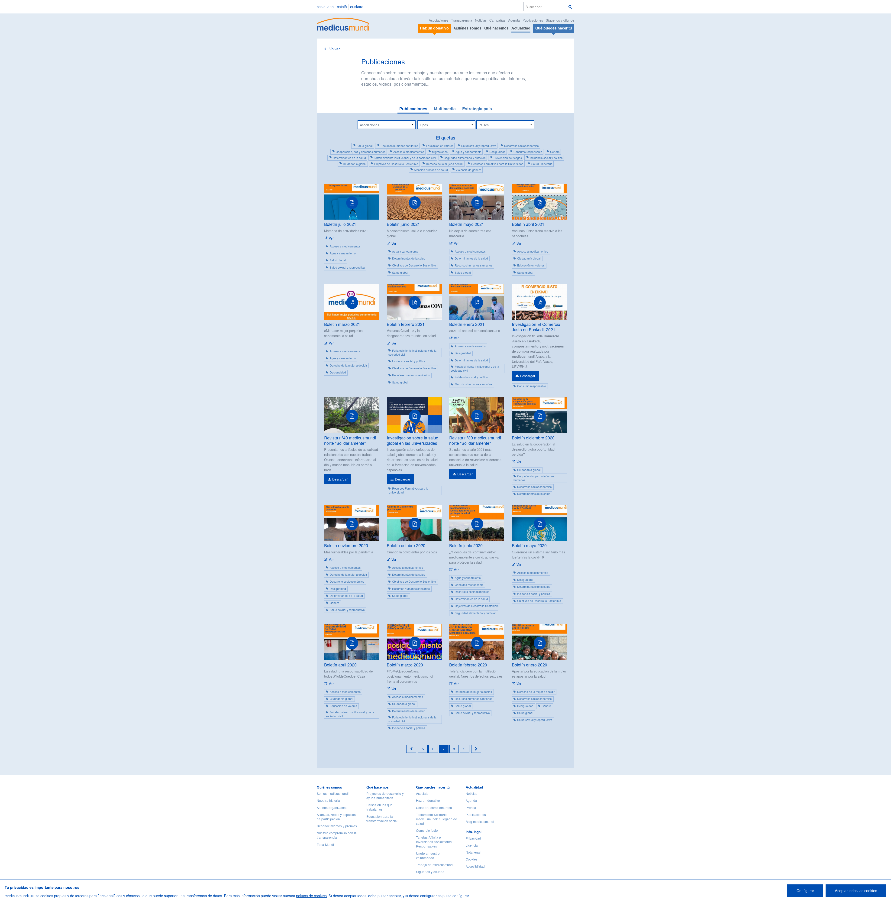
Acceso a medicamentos (408, 152)
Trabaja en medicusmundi (434, 864)
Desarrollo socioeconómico (521, 146)
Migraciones (440, 152)
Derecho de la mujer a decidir (444, 164)
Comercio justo (427, 830)
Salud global (365, 146)
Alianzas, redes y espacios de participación (336, 816)
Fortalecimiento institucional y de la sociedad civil (405, 158)
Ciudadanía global (354, 164)
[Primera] (411, 749)
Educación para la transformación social (381, 818)
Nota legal (473, 852)
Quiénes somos (467, 28)
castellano (325, 6)
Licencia (472, 845)
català (342, 6)
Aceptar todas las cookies (856, 890)
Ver (331, 238)
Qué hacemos (496, 28)
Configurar (805, 890)
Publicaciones (533, 20)
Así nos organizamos (332, 807)
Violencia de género (468, 170)
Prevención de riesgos (508, 158)
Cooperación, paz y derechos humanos (360, 152)
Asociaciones (438, 20)
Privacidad (473, 838)
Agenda (514, 20)
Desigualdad (497, 152)
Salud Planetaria (541, 164)
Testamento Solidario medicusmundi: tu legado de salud (436, 819)
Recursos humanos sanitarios (399, 146)
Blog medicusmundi (480, 821)
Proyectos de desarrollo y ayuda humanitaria (385, 795)
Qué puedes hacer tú (433, 787)
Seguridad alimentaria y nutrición (465, 158)
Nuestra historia (328, 800)
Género (555, 152)
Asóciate (422, 793)
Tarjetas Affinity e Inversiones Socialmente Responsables (434, 841)
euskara (356, 6)
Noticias (481, 20)
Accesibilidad (475, 866)
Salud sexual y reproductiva (478, 146)
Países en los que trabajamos (379, 807)
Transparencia (461, 20)
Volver (334, 49)
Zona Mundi (325, 844)
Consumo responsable (527, 152)
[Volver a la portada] (343, 23)
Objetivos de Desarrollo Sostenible (396, 164)
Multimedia (445, 108)
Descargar (527, 375)
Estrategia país (477, 108)
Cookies (472, 859)
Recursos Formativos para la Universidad (497, 164)
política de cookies (311, 895)
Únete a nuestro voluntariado (428, 855)
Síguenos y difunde (560, 20)
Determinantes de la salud (349, 158)
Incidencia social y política (546, 158)
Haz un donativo (428, 800)
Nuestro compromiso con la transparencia (337, 835)
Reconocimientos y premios (337, 826)
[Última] (476, 749)
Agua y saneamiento (468, 152)
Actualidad (520, 28)
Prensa (471, 807)
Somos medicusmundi (333, 793)
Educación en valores (439, 146)
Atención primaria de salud (431, 170)
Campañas (497, 20)
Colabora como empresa (434, 807)
